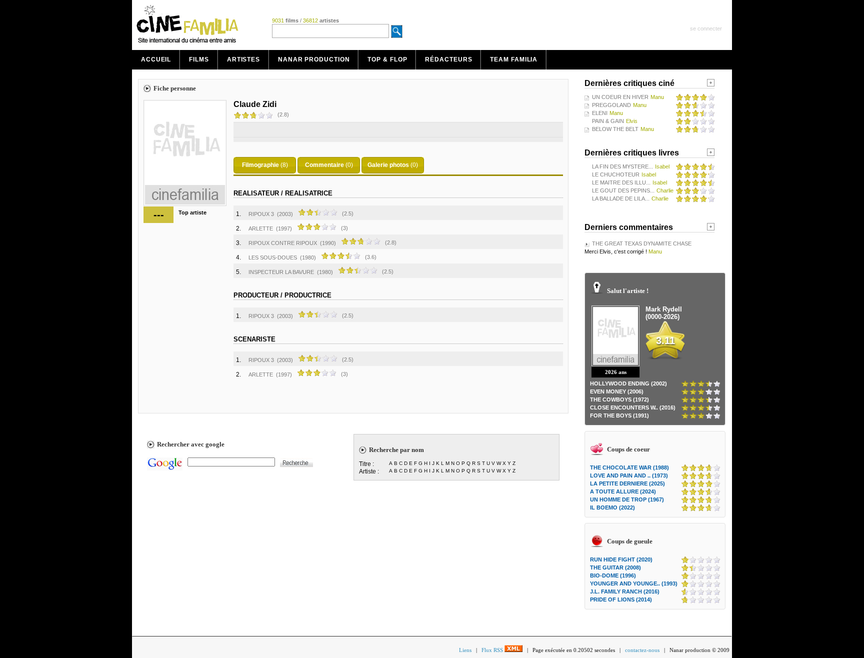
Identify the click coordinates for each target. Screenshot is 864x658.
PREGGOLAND (611, 105)
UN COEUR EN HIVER (620, 97)
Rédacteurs (448, 59)
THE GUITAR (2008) (615, 567)
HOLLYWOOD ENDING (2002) (628, 383)
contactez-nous (642, 650)
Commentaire (324, 165)
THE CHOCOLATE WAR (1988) (629, 467)
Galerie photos (388, 165)
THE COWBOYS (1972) (619, 399)
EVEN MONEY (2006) (617, 391)
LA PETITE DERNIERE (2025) (627, 483)
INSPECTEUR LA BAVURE (281, 272)
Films (199, 59)
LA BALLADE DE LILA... (621, 199)
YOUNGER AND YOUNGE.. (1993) (634, 583)
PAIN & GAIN (608, 121)
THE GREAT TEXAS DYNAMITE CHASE (642, 243)
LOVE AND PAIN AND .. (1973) (629, 475)
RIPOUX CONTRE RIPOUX (282, 243)
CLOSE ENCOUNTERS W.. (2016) (633, 407)
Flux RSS (493, 650)
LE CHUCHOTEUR (616, 175)
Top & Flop (387, 59)
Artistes (243, 59)
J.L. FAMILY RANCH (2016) (625, 591)
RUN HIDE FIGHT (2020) (621, 559)
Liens (465, 650)
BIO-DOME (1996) (613, 575)
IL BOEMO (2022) (612, 507)
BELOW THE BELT (615, 129)
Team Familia (514, 59)
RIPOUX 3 (261, 214)
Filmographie (260, 165)
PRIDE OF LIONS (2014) (621, 599)
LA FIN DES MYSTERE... (622, 167)
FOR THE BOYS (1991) (619, 415)
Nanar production (314, 59)
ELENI (600, 113)
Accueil (156, 59)
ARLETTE (260, 229)
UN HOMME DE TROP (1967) (627, 499)
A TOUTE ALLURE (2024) (623, 491)
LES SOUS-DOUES (272, 257)
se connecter (706, 29)
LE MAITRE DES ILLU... (621, 183)
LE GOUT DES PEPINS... (623, 191)
